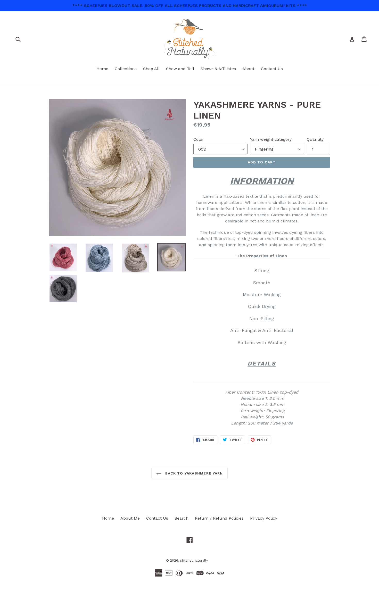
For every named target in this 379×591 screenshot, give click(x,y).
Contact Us (272, 68)
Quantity (315, 139)
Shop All (151, 68)
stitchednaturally (194, 560)
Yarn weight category (271, 139)
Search (181, 518)
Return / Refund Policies (219, 518)
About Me (130, 518)
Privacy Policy (263, 518)
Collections (126, 68)
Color (198, 139)
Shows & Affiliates (218, 68)
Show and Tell (180, 68)
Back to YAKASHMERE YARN (193, 473)
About (248, 68)
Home (102, 68)
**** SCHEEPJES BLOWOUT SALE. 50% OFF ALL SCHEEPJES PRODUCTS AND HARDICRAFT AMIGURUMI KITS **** (189, 5)
